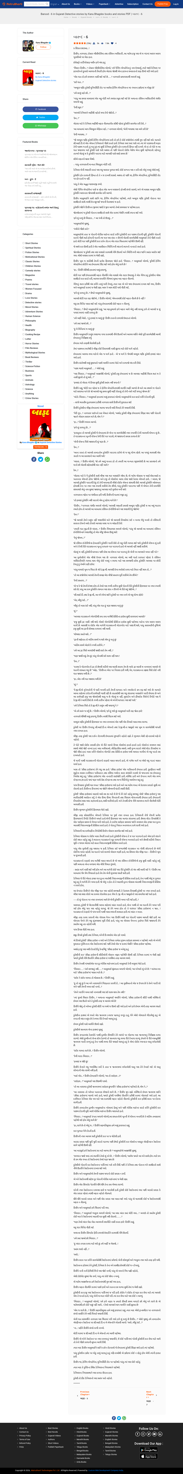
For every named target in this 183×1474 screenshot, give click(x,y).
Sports (28, 375)
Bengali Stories (111, 1443)
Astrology (30, 384)
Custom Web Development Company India (105, 1470)
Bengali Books (82, 1451)
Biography (30, 330)
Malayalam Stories (113, 1447)
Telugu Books (82, 1447)
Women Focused (33, 289)
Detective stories (33, 302)
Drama (28, 293)
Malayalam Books (84, 1454)
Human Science (32, 316)
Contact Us (148, 4)
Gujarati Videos (54, 1436)
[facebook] (137, 1434)
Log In (176, 4)
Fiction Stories (32, 252)
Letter (28, 339)
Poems (28, 279)
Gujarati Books (83, 1436)
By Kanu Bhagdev (42, 77)
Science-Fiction (32, 366)
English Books (82, 1428)
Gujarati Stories (111, 1432)
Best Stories (53, 1428)
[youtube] (154, 1434)
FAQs (21, 1447)
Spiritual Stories (33, 248)
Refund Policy (25, 1443)
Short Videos (53, 1443)
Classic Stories (32, 261)
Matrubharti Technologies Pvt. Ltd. (46, 1470)
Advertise (119, 4)
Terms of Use (24, 1439)
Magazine (30, 275)
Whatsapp (42, 126)
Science (29, 389)
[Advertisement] (40, 485)
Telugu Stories (111, 1454)
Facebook (41, 109)
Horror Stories (32, 343)
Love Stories (31, 298)
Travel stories (31, 284)
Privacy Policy (25, 1436)
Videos (89, 4)
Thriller (28, 361)
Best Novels (53, 1432)
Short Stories (31, 243)
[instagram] (143, 1434)
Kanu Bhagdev (42, 42)
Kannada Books (83, 1458)
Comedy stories (32, 270)
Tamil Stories (110, 1451)
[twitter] (149, 1434)
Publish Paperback (56, 1447)
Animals (29, 380)
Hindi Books (82, 1432)
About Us (66, 4)
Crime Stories (31, 398)
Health (28, 325)
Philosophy (30, 320)
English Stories (111, 1439)
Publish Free (163, 4)
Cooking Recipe (32, 334)
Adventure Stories (34, 311)
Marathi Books (83, 1439)
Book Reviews (32, 357)
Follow (43, 47)
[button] (47, 4)
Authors (51, 1439)
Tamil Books (82, 1443)
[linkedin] (160, 1434)
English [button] (54, 4)
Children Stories (33, 266)
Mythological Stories (35, 352)
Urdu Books (81, 1462)
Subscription (133, 4)
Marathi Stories (111, 1436)
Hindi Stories (110, 1428)
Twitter (42, 117)
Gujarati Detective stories (45, 80)
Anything (29, 393)
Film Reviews (31, 348)
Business (29, 371)
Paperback (104, 4)
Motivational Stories (35, 257)
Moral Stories (31, 307)
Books (77, 4)
